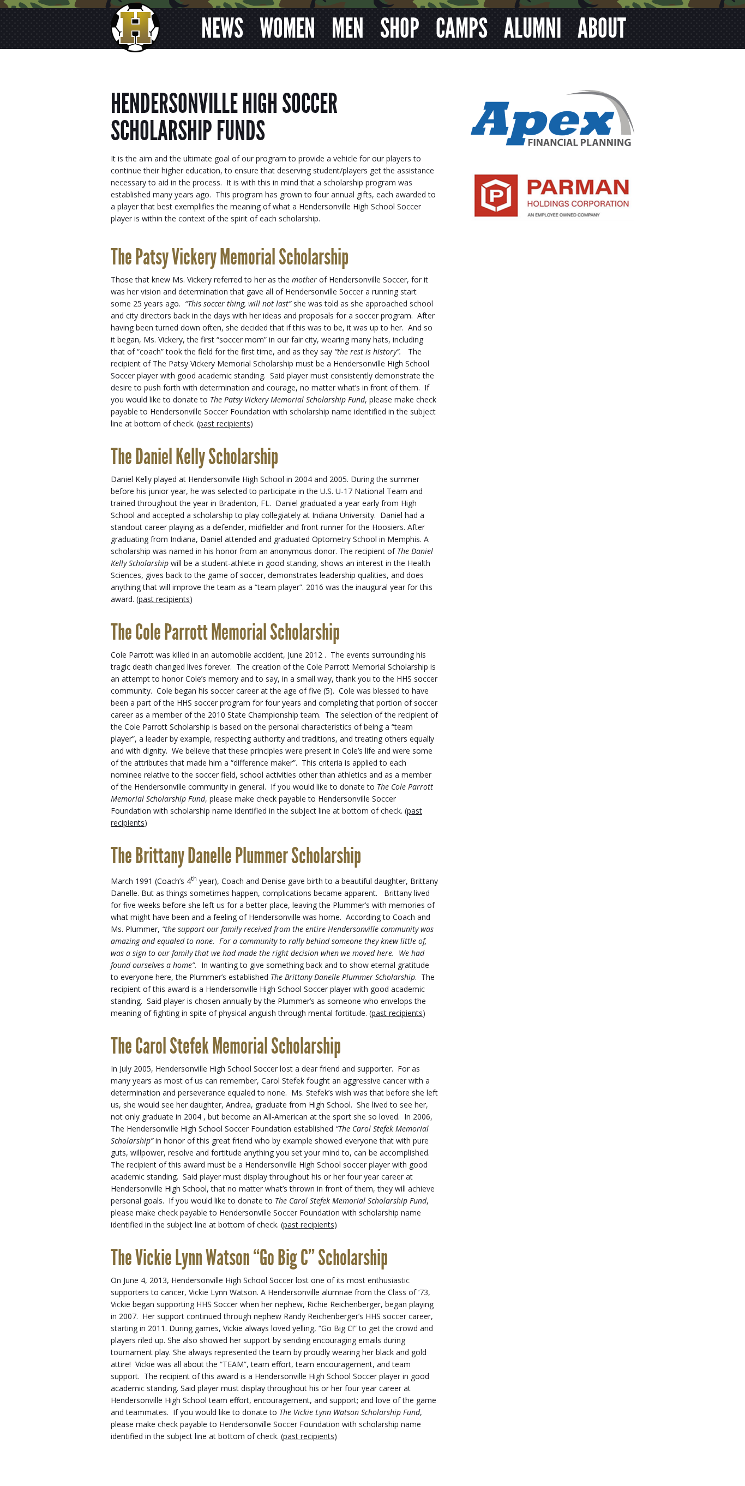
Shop (399, 28)
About (602, 28)
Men (348, 28)
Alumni (532, 28)
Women (287, 28)
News (222, 28)
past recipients (224, 423)
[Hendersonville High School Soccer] (135, 43)
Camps (462, 28)
